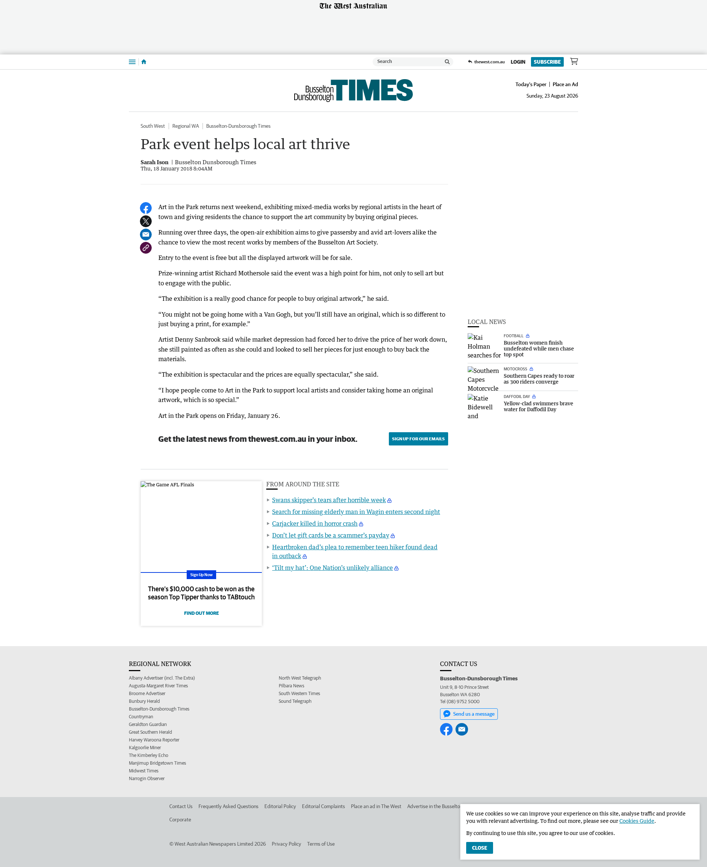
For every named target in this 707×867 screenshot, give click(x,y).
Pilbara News (291, 685)
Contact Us (181, 806)
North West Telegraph (300, 678)
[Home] (143, 61)
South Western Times (299, 693)
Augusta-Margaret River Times (158, 685)
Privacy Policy (286, 844)
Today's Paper (531, 84)
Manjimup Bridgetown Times (157, 763)
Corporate (180, 819)
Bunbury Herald (144, 701)
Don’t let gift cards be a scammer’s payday (330, 535)
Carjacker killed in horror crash (315, 523)
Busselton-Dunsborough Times (238, 126)
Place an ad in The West (376, 806)
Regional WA (185, 126)
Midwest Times (143, 770)
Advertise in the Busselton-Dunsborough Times (456, 806)
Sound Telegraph (295, 701)
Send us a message (474, 714)
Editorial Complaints (323, 806)
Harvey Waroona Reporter (154, 740)
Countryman (141, 716)
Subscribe (547, 62)
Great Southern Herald (150, 732)
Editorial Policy (280, 806)
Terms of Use (321, 844)
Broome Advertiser (147, 693)
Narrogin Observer (147, 778)
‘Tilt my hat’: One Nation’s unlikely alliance (332, 567)
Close (479, 848)
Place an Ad (565, 84)
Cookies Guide (636, 821)
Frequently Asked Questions (228, 806)
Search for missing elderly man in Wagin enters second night (356, 511)
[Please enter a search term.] (447, 62)
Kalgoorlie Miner (145, 747)
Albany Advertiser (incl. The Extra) (162, 678)
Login (518, 62)
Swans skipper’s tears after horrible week (329, 500)
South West (153, 126)
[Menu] (132, 61)
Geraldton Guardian (148, 724)
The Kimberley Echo (148, 755)
